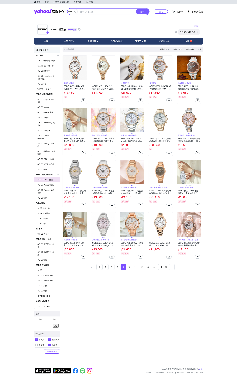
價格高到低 (190, 49)
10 (129, 267)
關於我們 (160, 372)
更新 (200, 369)
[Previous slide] (64, 67)
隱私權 (190, 372)
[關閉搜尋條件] (74, 11)
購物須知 (170, 372)
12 (141, 267)
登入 (161, 11)
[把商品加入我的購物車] (83, 100)
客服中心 (149, 372)
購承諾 (197, 25)
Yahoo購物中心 (49, 11)
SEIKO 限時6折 (187, 32)
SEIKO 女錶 (140, 41)
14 (153, 267)
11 (135, 267)
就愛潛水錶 (164, 41)
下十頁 (163, 267)
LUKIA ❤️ (187, 41)
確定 (55, 325)
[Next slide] (85, 67)
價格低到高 (177, 49)
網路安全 (180, 372)
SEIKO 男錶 (117, 41)
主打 (46, 41)
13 (147, 267)
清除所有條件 (52, 351)
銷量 (199, 49)
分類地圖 (199, 372)
